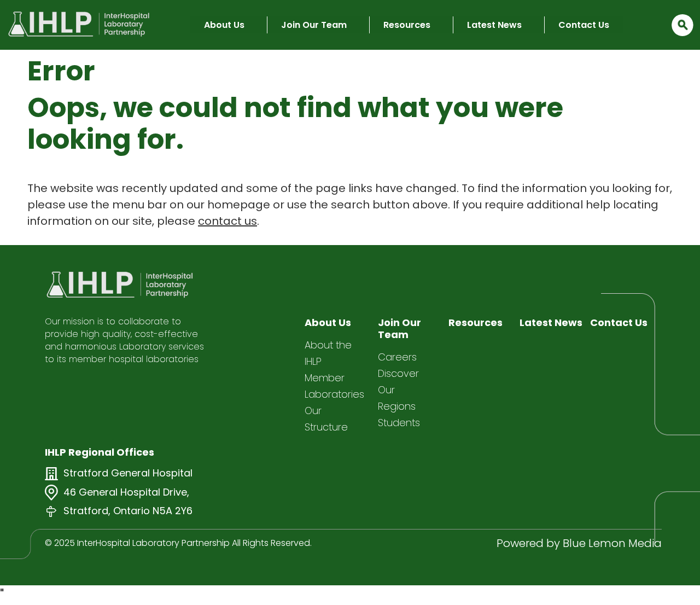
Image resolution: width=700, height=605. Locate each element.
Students (399, 422)
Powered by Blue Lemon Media (579, 543)
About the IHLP (328, 353)
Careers (397, 357)
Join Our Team (314, 25)
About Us (224, 25)
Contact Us (583, 25)
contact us (227, 221)
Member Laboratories (334, 386)
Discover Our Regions (398, 390)
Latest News (494, 25)
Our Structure (326, 419)
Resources (406, 25)
